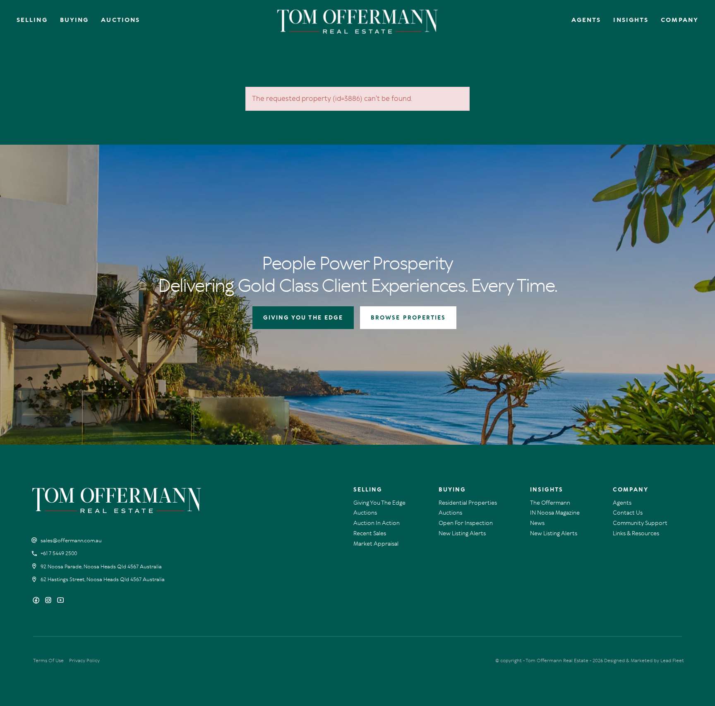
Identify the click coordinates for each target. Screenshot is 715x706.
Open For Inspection (466, 523)
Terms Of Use (48, 660)
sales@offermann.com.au (71, 540)
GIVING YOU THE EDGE (303, 317)
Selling (32, 20)
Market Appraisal (375, 543)
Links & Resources (636, 533)
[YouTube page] (60, 601)
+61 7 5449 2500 (59, 553)
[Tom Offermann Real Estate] (357, 21)
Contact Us (628, 512)
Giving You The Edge (379, 502)
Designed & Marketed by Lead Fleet (644, 660)
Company (679, 20)
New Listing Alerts (462, 533)
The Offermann (550, 502)
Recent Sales (369, 533)
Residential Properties (468, 502)
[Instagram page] (49, 601)
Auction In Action (376, 523)
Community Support (640, 523)
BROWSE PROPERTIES (408, 317)
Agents (586, 20)
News (537, 523)
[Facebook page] (37, 601)
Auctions (120, 20)
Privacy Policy (84, 660)
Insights (630, 20)
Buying (74, 20)
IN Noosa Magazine (555, 512)
